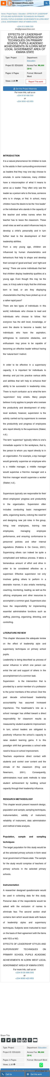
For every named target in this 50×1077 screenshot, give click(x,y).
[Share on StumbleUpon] (24, 1040)
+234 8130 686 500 (25, 95)
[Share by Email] (35, 1040)
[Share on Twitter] (8, 1040)
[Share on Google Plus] (14, 1040)
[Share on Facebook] (3, 1040)
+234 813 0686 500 (25, 26)
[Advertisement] (25, 128)
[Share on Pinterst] (30, 1040)
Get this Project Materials (26, 88)
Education (31, 60)
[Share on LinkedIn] (19, 1040)
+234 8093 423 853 (25, 101)
